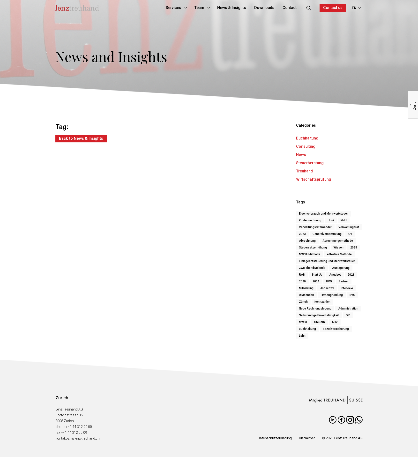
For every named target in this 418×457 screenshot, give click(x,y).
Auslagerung (341, 268)
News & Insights (231, 7)
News (301, 154)
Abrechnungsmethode (337, 240)
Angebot (335, 274)
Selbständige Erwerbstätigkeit (319, 315)
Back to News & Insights (81, 138)
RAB (302, 274)
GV (350, 234)
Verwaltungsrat (348, 227)
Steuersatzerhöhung (313, 247)
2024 (316, 281)
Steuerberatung (310, 163)
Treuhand (304, 171)
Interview (347, 288)
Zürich (303, 301)
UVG (329, 281)
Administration (348, 308)
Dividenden (306, 295)
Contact (290, 7)
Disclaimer (307, 438)
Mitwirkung (306, 288)
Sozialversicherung (336, 329)
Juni (331, 220)
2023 (302, 234)
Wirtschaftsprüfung (313, 179)
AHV (335, 322)
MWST (303, 322)
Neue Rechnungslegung (315, 308)
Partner (344, 281)
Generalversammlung (327, 234)
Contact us (333, 7)
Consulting (305, 146)
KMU (344, 220)
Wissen (338, 247)
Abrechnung (307, 240)
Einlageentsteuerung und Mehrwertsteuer (327, 261)
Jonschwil (327, 288)
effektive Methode (339, 254)
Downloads (264, 7)
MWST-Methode (309, 254)
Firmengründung (332, 295)
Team (199, 7)
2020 (302, 281)
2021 (351, 274)
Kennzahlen (322, 301)
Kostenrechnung (310, 220)
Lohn (302, 335)
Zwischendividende (312, 268)
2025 (353, 247)
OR (348, 315)
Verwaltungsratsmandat (315, 227)
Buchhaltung (307, 138)
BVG (352, 295)
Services (173, 7)
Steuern (319, 322)
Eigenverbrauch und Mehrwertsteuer (323, 213)
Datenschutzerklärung (275, 438)
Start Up (317, 274)
